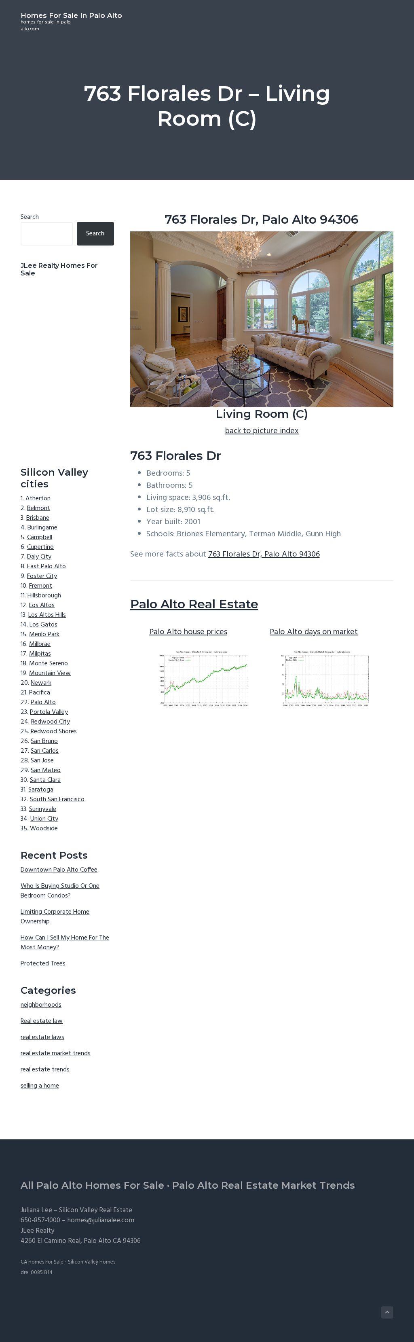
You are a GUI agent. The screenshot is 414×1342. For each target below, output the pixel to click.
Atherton (38, 498)
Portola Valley (49, 712)
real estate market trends (56, 1053)
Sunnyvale (42, 809)
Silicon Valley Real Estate (95, 1210)
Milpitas (40, 654)
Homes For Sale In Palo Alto (71, 15)
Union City (44, 819)
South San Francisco (57, 799)
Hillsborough (44, 596)
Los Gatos (43, 625)
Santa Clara (45, 780)
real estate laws (42, 1037)
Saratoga (40, 790)
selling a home (40, 1086)
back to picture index (262, 431)
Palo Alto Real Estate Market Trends (263, 1185)
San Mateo (46, 770)
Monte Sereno (48, 663)
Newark (41, 683)
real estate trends (45, 1070)
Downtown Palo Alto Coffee (59, 870)
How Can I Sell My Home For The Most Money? (65, 943)
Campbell (39, 537)
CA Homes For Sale (42, 1262)
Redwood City (50, 722)
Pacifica (39, 693)
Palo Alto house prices (188, 632)
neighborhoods (41, 1005)
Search (30, 217)
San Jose (42, 761)
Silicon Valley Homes (91, 1262)
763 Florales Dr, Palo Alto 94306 (264, 554)
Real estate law (42, 1021)
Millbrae (40, 644)
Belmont (38, 508)
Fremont (40, 586)
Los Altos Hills (47, 615)
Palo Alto (43, 702)
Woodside (44, 828)
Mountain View (50, 673)
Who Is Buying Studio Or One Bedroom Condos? (60, 891)
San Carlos (45, 751)
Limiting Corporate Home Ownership (55, 917)
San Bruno (44, 741)
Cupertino (40, 547)
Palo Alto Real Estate (194, 604)
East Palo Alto (46, 566)
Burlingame (42, 528)
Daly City (39, 557)
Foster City (42, 576)
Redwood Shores (54, 731)
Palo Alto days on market (314, 632)
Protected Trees (43, 964)
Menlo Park (44, 634)
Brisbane (37, 518)
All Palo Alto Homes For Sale (92, 1185)
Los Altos (42, 605)
